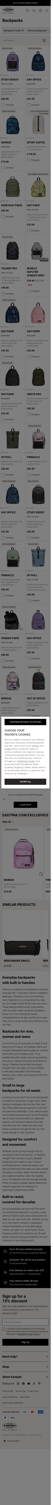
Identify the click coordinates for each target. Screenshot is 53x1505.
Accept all (25, 781)
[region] (25, 752)
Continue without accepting (25, 722)
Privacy (35, 745)
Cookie (8, 748)
